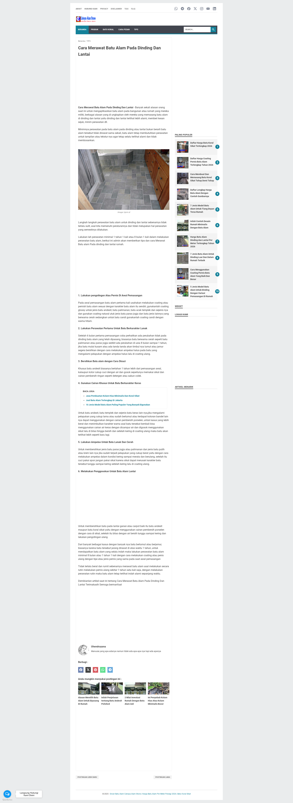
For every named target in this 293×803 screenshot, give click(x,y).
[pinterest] (95, 670)
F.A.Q (133, 9)
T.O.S (126, 9)
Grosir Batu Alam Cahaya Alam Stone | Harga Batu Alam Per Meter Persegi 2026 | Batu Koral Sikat (150, 794)
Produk (94, 29)
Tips (136, 29)
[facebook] (80, 670)
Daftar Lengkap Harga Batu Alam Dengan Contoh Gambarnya (201, 193)
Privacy (104, 9)
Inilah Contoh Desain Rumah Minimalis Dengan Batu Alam (200, 224)
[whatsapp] (102, 670)
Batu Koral (108, 29)
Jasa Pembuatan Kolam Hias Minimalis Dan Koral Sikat (112, 396)
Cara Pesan (124, 29)
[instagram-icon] (201, 8)
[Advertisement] (123, 82)
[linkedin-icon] (214, 8)
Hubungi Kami (91, 9)
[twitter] (88, 670)
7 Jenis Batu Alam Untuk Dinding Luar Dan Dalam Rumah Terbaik (202, 257)
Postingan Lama (162, 777)
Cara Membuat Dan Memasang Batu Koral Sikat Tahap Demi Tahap (202, 177)
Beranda (82, 29)
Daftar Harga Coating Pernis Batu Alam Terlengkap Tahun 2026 (201, 161)
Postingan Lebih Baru (87, 777)
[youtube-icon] (208, 8)
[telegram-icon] (182, 8)
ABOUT (79, 9)
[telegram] (110, 670)
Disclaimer (116, 9)
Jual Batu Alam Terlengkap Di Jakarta (104, 400)
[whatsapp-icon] (176, 8)
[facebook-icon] (188, 8)
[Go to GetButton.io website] (7, 800)
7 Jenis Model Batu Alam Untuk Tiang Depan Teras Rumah (202, 208)
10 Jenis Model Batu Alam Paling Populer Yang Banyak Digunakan (118, 404)
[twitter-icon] (195, 8)
